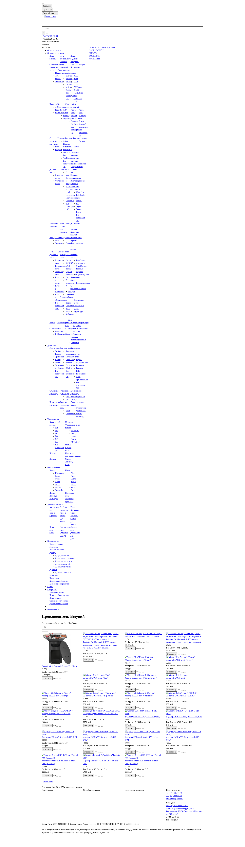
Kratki (76, 90)
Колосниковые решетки (59, 584)
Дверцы (52, 553)
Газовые (68, 138)
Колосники (54, 578)
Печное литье (53, 541)
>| (52, 781)
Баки (62, 291)
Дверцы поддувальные (64, 558)
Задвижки (53, 575)
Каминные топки (56, 592)
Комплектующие (77, 64)
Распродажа (52, 589)
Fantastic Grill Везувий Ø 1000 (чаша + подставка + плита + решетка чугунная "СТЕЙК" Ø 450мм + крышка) (100, 645)
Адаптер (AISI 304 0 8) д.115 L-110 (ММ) (142, 716)
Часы (59, 334)
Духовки (53, 570)
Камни (50, 587)
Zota (57, 240)
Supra (78, 206)
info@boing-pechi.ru (174, 798)
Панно (52, 323)
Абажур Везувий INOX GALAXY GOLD (100, 714)
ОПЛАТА (93, 53)
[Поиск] (47, 33)
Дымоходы (51, 345)
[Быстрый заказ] (54, 678)
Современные (77, 167)
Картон (68, 448)
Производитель (53, 609)
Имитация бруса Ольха (59, 476)
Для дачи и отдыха (55, 504)
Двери (70, 297)
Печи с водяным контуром (74, 59)
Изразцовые (54, 104)
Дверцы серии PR (62, 564)
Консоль (79, 368)
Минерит (69, 422)
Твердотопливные (67, 238)
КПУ (78, 371)
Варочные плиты (56, 550)
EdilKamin (78, 87)
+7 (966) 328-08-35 (174, 796)
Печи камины (63, 70)
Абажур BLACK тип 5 (175, 678)
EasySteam (80, 260)
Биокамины (65, 169)
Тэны (51, 252)
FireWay (82, 116)
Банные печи (63, 252)
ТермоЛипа (60, 490)
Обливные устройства (58, 601)
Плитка (52, 459)
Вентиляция (62, 323)
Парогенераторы (83, 274)
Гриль (72, 507)
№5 (56, 439)
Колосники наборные (58, 581)
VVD (68, 266)
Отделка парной (54, 50)
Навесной (70, 294)
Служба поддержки (91, 790)
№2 (56, 431)
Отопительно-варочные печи (55, 67)
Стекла (82, 141)
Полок (68, 470)
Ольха (57, 484)
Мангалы (74, 516)
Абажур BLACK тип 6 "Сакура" (55, 696)
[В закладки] (57, 678)
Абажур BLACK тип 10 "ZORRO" (180, 696)
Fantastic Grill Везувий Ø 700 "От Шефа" (142, 636)
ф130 (68, 396)
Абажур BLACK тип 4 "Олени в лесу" (141, 678)
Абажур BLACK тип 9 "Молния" (139, 696)
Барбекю (63, 507)
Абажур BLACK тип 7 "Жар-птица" (98, 696)
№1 (56, 428)
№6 (56, 442)
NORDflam (78, 93)
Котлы (76, 147)
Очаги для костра (73, 521)
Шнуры (52, 453)
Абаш (73, 473)
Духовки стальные (63, 572)
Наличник (69, 493)
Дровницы (75, 67)
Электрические (55, 238)
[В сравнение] (60, 678)
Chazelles (80, 192)
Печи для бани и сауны (59, 595)
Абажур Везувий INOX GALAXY (56, 714)
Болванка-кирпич (57, 544)
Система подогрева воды (64, 405)
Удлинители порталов (58, 604)
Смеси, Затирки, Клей (69, 462)
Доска (52, 493)
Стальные (72, 73)
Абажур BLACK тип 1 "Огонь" (138, 660)
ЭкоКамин (83, 127)
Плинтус (53, 496)
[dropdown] (43, 3)
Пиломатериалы (54, 467)
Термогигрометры (80, 323)
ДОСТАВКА (94, 56)
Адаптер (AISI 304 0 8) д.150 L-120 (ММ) (184, 716)
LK (77, 203)
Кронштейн (81, 374)
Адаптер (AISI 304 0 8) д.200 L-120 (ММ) (59, 737)
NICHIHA (75, 431)
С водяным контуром (53, 141)
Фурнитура (78, 311)
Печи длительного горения (65, 59)
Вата (67, 450)
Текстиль (69, 334)
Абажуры (59, 331)
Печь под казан (51, 530)
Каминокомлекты (78, 164)
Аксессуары (70, 328)
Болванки (53, 547)
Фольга (68, 445)
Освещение (54, 328)
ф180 (68, 399)
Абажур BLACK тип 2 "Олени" (179, 660)
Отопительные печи (55, 53)
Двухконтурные (66, 348)
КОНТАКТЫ (94, 59)
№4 (56, 436)
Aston (76, 79)
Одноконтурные (56, 348)
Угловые (61, 138)
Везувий (82, 124)
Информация (47, 790)
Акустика (77, 326)
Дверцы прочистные (64, 561)
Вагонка (52, 470)
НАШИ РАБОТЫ (96, 50)
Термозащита (53, 419)
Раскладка (53, 499)
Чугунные (64, 73)
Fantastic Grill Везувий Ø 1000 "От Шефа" (60, 666)
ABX (76, 76)
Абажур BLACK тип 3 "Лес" (95, 678)
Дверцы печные (62, 555)
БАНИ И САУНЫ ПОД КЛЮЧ (102, 47)
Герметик (80, 365)
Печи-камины (55, 598)
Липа (57, 482)
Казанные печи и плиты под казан (64, 515)
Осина (58, 487)
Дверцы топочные (63, 567)
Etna (81, 113)
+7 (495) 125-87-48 (50, 36)
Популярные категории (134, 790)
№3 (56, 433)
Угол (67, 496)
